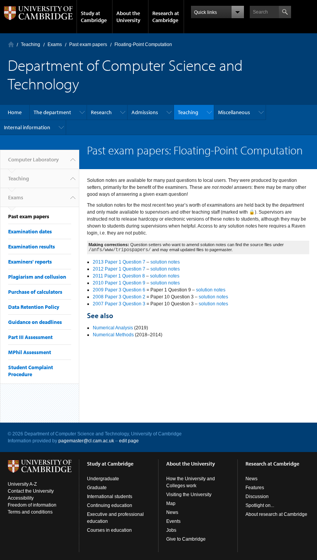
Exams (55, 44)
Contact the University (31, 491)
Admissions (144, 112)
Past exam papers (88, 44)
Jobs (171, 530)
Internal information (27, 127)
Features (254, 487)
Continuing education (109, 505)
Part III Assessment (30, 337)
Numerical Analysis (113, 328)
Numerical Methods (113, 334)
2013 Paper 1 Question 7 (119, 262)
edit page (129, 441)
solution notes (165, 262)
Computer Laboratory (11, 44)
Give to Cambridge (186, 539)
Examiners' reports (30, 261)
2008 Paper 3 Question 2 (119, 297)
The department (52, 112)
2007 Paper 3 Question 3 (119, 304)
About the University (128, 17)
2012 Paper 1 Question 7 (119, 269)
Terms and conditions (30, 512)
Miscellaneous (234, 112)
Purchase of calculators (35, 291)
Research (101, 112)
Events (173, 521)
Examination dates (30, 231)
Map (171, 503)
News (172, 512)
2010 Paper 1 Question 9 (119, 283)
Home (15, 112)
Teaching (30, 44)
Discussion (257, 496)
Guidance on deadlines (35, 322)
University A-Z (22, 484)
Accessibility (21, 498)
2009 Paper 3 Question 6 (119, 290)
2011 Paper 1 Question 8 (119, 276)
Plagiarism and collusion (37, 276)
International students (109, 496)
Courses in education (109, 530)
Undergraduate (103, 478)
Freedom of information (32, 505)
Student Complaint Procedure (30, 371)
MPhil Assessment (29, 352)
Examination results (31, 246)
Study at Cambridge (94, 17)
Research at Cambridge (165, 17)
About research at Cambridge (276, 514)
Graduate (97, 487)
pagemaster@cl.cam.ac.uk (86, 441)
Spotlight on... (259, 505)
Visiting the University (188, 494)
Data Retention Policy (33, 306)
